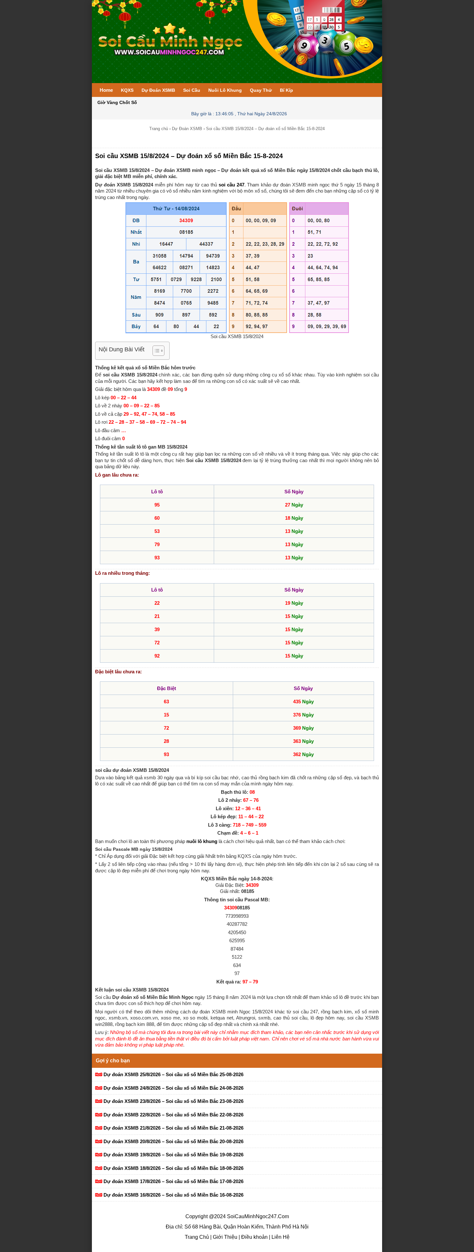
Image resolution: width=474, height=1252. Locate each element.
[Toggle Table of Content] (155, 350)
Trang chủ (158, 128)
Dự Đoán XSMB (187, 128)
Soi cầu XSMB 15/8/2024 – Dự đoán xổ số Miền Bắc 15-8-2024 (189, 155)
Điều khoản (254, 1237)
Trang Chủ (197, 1237)
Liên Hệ (280, 1237)
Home (106, 90)
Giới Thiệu (224, 1237)
